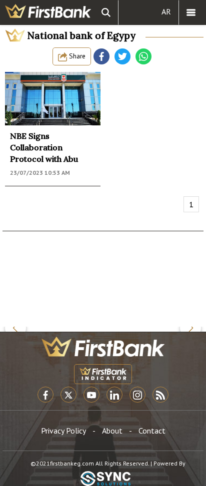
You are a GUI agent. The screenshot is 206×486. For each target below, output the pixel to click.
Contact (152, 431)
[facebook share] (102, 56)
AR (166, 11)
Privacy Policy (63, 431)
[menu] (191, 12)
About (112, 431)
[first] (48, 12)
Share (76, 55)
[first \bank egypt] (103, 347)
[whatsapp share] (144, 56)
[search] (106, 12)
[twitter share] (122, 56)
